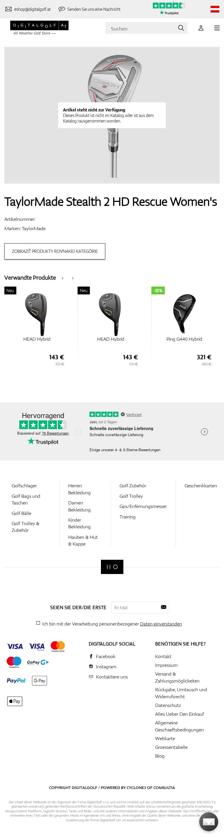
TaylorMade (34, 228)
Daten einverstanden (161, 624)
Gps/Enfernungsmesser (143, 506)
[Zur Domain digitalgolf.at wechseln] (215, 9)
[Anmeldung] (201, 28)
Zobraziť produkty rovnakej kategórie (55, 251)
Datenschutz (168, 705)
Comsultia (164, 787)
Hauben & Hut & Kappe (83, 540)
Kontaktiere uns (112, 676)
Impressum (166, 665)
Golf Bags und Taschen (26, 499)
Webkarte (165, 738)
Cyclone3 (136, 787)
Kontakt (163, 656)
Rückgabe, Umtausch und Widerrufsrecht (181, 693)
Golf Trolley (131, 496)
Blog (159, 756)
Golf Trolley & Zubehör (25, 526)
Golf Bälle (21, 513)
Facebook (106, 656)
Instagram (106, 666)
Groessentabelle (171, 747)
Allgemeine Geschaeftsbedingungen (179, 726)
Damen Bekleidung (79, 506)
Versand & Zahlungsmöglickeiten (177, 677)
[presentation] (62, 277)
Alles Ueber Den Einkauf (179, 714)
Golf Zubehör (133, 485)
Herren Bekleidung (79, 488)
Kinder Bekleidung (79, 523)
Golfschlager (24, 485)
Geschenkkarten (201, 485)
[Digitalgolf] (112, 567)
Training (128, 516)
